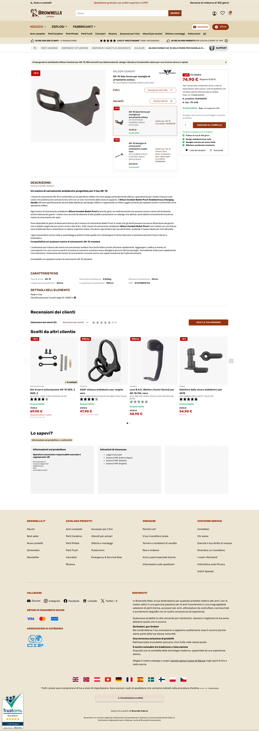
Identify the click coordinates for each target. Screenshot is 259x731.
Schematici (33, 550)
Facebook (73, 601)
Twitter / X (111, 601)
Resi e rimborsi (151, 550)
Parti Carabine (55, 33)
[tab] (52, 440)
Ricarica (113, 33)
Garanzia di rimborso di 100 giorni (209, 2)
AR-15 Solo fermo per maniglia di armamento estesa (139, 118)
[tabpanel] (54, 377)
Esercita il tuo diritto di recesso (214, 543)
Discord (36, 600)
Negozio (36, 26)
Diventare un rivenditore (211, 550)
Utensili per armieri (152, 33)
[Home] (34, 48)
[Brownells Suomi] (162, 679)
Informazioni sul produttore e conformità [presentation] (52, 440)
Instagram (54, 601)
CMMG (182, 386)
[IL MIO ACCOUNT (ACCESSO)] (215, 13)
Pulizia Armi (194, 33)
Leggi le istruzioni (114, 455)
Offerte (223, 26)
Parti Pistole (72, 33)
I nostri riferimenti (207, 557)
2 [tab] (131, 425)
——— (204, 33)
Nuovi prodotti (35, 543)
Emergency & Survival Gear (106, 557)
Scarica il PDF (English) (116, 463)
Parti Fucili (86, 33)
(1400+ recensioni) (138, 41)
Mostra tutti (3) (160, 101)
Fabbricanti (83, 26)
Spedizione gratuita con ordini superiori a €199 (121, 2)
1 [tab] (128, 425)
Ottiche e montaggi (175, 33)
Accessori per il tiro (130, 34)
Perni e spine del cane (37, 417)
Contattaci (203, 529)
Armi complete (37, 33)
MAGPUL (83, 386)
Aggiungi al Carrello (209, 125)
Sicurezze (182, 415)
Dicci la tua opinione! (208, 322)
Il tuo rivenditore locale (155, 536)
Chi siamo (202, 536)
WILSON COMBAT (124, 71)
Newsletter (33, 557)
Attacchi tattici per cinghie (89, 415)
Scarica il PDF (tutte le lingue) (119, 458)
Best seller (33, 536)
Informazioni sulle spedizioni (158, 564)
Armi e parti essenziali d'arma (159, 557)
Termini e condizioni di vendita (160, 543)
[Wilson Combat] (167, 72)
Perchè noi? (149, 529)
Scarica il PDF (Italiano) (116, 460)
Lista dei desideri (223, 13)
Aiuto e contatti (42, 2)
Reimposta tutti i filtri (158, 90)
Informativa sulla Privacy (211, 564)
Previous (26, 361)
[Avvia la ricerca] (175, 13)
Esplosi (58, 26)
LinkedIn (92, 601)
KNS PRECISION (37, 386)
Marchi (31, 529)
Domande (218, 150)
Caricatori (100, 33)
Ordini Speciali (205, 571)
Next (231, 361)
